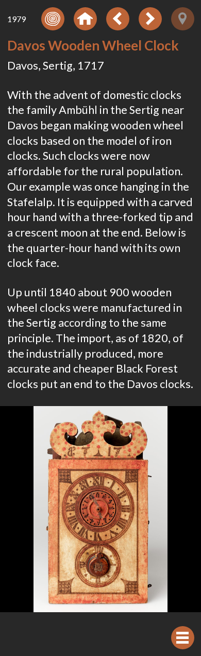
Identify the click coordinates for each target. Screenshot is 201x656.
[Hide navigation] (182, 637)
